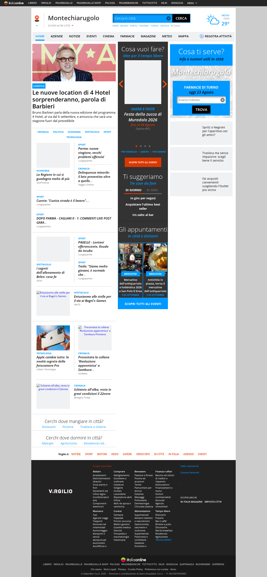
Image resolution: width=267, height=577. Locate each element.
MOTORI (102, 454)
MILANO (124, 25)
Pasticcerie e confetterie (141, 538)
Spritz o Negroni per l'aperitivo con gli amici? (215, 131)
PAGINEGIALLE (64, 3)
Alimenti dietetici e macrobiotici (144, 519)
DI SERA (152, 190)
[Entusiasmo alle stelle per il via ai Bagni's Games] (53, 294)
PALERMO (144, 25)
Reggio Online (85, 184)
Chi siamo (96, 569)
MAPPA (183, 36)
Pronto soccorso (122, 521)
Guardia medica (122, 527)
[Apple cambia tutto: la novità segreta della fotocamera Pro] (53, 339)
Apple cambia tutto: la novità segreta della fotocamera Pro (53, 361)
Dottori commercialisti (163, 495)
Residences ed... (95, 443)
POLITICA (58, 131)
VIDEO (114, 454)
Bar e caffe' (161, 521)
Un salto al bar (143, 215)
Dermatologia (142, 503)
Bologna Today (82, 397)
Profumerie (141, 500)
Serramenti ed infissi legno (100, 492)
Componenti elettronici (99, 505)
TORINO (155, 25)
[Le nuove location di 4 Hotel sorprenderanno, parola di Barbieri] (74, 67)
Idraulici (97, 481)
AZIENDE (57, 36)
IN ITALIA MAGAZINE (191, 501)
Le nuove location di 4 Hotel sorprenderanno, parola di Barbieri (71, 99)
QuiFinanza (43, 182)
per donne (159, 151)
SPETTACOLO (92, 131)
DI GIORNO (133, 190)
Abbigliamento (122, 475)
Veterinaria (119, 539)
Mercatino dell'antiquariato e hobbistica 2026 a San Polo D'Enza (130, 285)
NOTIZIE (74, 36)
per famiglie (129, 151)
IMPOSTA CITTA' (213, 501)
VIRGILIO (46, 3)
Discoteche (161, 527)
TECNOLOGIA (74, 137)
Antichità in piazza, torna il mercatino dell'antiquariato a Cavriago (155, 285)
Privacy (122, 569)
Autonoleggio (100, 530)
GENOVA (164, 25)
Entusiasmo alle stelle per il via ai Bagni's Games (92, 298)
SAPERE (127, 454)
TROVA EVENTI (163, 539)
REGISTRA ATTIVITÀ (218, 36)
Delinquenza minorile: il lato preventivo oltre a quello (94, 176)
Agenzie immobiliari (161, 505)
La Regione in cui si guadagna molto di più (53, 176)
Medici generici (122, 524)
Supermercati (142, 514)
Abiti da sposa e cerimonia (122, 505)
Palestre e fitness (144, 475)
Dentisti (118, 530)
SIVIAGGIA (177, 3)
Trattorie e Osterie (93, 427)
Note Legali (110, 569)
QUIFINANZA (187, 564)
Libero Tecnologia (46, 369)
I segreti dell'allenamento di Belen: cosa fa (50, 272)
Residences (161, 533)
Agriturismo (68, 443)
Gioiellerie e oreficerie (120, 480)
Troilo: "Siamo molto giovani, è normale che (93, 270)
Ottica (117, 500)
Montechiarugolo (73, 18)
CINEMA (108, 36)
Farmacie (118, 514)
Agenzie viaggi (100, 517)
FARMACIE (127, 36)
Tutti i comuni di (189, 466)
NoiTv (77, 304)
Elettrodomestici (101, 478)
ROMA (116, 25)
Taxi (95, 514)
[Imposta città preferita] (37, 18)
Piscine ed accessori (140, 480)
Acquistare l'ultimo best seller (143, 206)
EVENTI (92, 36)
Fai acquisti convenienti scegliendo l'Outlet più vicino (215, 184)
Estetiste (139, 493)
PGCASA (110, 3)
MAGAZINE (148, 36)
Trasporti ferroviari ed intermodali (99, 524)
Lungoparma (85, 160)
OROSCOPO (143, 454)
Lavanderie (120, 493)
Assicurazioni (162, 484)
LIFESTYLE (38, 86)
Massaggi (139, 497)
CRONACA (43, 131)
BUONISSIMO (203, 564)
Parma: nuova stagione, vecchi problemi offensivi (91, 152)
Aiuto (173, 569)
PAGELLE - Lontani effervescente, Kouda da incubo (93, 246)
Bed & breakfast (164, 530)
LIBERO (32, 3)
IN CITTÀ (159, 454)
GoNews (82, 373)
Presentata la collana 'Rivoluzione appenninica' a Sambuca (93, 363)
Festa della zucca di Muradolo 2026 (143, 117)
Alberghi (48, 443)
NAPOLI (134, 25)
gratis (145, 151)
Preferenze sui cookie (156, 569)
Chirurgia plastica (144, 506)
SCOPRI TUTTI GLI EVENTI (143, 162)
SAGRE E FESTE (143, 109)
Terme (138, 484)
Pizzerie (68, 427)
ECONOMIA (74, 131)
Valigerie (118, 487)
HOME (39, 36)
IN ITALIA (175, 25)
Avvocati (160, 500)
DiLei (39, 280)
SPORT (107, 131)
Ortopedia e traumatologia (121, 535)
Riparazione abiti (123, 497)
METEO (167, 36)
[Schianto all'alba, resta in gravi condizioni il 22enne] (53, 387)
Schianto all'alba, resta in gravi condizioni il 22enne (92, 391)
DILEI (164, 3)
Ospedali (118, 517)
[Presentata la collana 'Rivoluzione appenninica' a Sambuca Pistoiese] (95, 330)
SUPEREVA (218, 564)
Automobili (99, 542)
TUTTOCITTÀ (149, 3)
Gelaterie (139, 542)
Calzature (119, 484)
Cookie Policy (135, 569)
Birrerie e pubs (163, 524)
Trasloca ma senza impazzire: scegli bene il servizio (215, 156)
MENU (190, 3)
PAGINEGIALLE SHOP (89, 3)
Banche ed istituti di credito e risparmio (164, 478)
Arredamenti (99, 475)
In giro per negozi (143, 198)
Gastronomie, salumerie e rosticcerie (142, 527)
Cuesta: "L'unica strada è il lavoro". (63, 200)
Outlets (118, 490)
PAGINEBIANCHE (128, 3)
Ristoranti (49, 427)
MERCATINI (130, 273)
